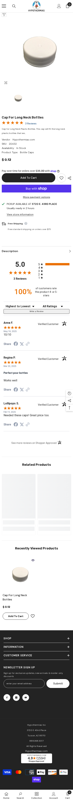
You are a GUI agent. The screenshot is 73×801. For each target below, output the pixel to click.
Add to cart (28, 178)
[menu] (4, 6)
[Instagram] (16, 697)
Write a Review (36, 311)
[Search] (14, 6)
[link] (19, 522)
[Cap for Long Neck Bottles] (19, 574)
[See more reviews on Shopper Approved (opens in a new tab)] (28, 344)
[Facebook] (7, 697)
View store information (20, 214)
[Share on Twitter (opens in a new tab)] (22, 344)
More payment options (36, 197)
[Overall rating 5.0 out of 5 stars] (12, 122)
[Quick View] (33, 560)
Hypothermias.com (24, 139)
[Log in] (59, 6)
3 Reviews (30, 123)
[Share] (68, 178)
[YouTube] (25, 697)
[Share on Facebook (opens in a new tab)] (16, 344)
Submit (58, 683)
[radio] (53, 264)
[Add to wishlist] (61, 178)
